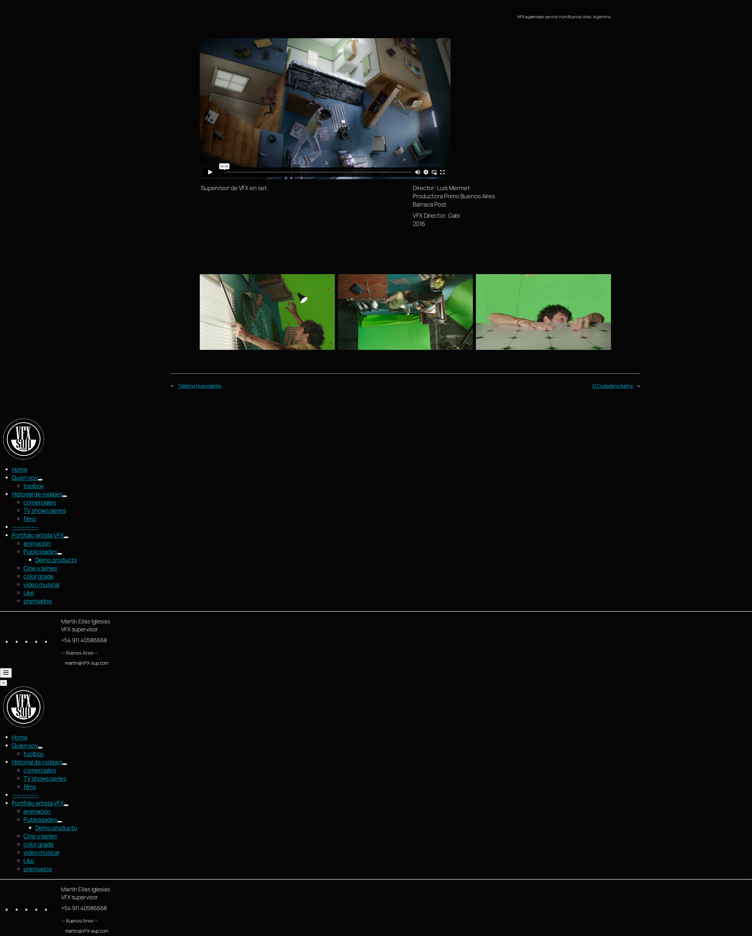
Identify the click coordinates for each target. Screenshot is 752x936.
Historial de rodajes (37, 494)
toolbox (34, 486)
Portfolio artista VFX (38, 535)
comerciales (40, 502)
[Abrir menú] (6, 673)
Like (29, 593)
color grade (39, 576)
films (30, 519)
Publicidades (40, 552)
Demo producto (56, 560)
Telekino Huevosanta (199, 386)
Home (20, 469)
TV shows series (45, 510)
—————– (25, 527)
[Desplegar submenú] (40, 480)
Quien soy (25, 478)
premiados (38, 601)
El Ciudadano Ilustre (612, 386)
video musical (41, 584)
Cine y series (40, 568)
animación (37, 543)
